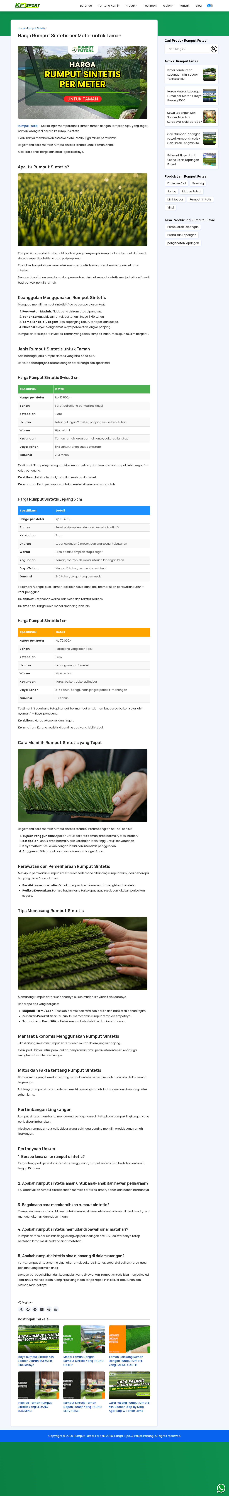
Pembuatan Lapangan (183, 227)
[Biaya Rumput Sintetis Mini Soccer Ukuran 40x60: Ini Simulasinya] (38, 1339)
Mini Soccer (175, 199)
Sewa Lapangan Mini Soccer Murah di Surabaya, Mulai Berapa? (184, 117)
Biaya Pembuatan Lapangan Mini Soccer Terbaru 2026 (182, 74)
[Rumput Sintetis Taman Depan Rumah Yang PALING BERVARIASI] (84, 1385)
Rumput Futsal (28, 126)
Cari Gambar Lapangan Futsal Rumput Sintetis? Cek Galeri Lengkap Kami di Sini (184, 138)
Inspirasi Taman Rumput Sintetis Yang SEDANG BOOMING (35, 1407)
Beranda (86, 6)
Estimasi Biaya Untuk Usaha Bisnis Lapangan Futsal (183, 159)
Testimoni (150, 6)
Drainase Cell (176, 183)
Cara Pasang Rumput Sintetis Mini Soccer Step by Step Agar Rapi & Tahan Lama (129, 1407)
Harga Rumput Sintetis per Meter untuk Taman (69, 35)
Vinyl (170, 207)
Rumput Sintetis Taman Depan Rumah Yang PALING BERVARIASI (82, 1407)
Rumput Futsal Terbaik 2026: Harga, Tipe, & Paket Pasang (114, 1436)
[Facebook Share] (28, 1309)
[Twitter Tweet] (21, 1309)
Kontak (184, 6)
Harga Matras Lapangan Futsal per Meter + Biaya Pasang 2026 (184, 95)
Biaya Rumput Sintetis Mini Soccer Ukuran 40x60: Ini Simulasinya (36, 1361)
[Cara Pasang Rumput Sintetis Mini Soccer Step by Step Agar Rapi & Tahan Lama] (129, 1385)
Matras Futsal (191, 191)
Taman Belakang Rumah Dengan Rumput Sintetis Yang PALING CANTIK (126, 1361)
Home (21, 28)
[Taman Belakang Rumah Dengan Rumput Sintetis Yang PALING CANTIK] (129, 1339)
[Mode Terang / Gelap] (210, 5)
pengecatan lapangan (183, 243)
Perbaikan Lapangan (181, 235)
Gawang (198, 183)
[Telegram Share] (35, 1309)
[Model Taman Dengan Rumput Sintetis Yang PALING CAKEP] (84, 1339)
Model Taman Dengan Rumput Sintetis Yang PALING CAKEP (83, 1361)
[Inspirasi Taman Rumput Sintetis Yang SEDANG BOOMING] (38, 1385)
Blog (199, 6)
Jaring (171, 191)
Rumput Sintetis (36, 28)
